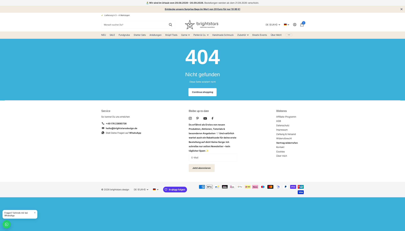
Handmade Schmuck (223, 35)
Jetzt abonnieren (201, 168)
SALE (112, 35)
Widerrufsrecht (284, 138)
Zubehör (241, 35)
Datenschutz (282, 125)
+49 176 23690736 (116, 123)
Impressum (282, 129)
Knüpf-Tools (171, 35)
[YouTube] (205, 118)
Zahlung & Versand (286, 134)
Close (401, 9)
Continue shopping (202, 92)
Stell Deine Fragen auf (123, 132)
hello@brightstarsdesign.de (121, 128)
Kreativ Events (259, 35)
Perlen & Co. (199, 35)
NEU (103, 35)
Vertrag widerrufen (287, 142)
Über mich (281, 155)
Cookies (280, 151)
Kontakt (280, 147)
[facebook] (212, 118)
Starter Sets (140, 35)
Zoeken (170, 25)
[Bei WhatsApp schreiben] (7, 224)
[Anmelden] (294, 24)
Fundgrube (124, 35)
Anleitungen (155, 35)
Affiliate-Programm (286, 116)
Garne (184, 35)
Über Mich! (276, 35)
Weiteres (281, 110)
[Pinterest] (197, 118)
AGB (278, 121)
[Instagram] (190, 118)
